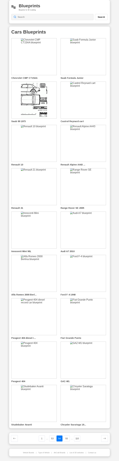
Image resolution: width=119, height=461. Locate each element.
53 (52, 438)
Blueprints (29, 5)
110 (77, 438)
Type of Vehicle (44, 453)
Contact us (92, 453)
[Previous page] (14, 438)
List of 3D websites (77, 453)
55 (66, 438)
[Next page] (104, 438)
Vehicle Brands (28, 453)
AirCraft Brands (59, 453)
